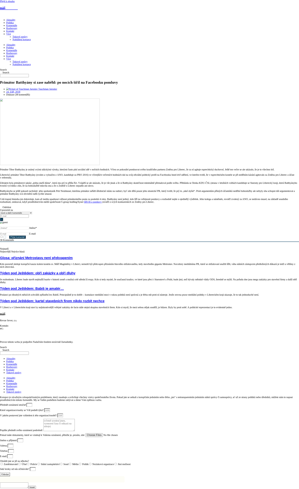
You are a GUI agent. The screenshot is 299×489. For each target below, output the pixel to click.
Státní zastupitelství (50, 464)
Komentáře (11, 25)
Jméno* (33, 228)
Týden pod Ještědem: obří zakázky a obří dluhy (37, 273)
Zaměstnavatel (11, 464)
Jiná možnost (124, 464)
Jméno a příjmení (8, 440)
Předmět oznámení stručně (13, 405)
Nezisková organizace (103, 464)
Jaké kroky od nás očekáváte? (15, 469)
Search (3, 69)
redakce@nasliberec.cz (11, 331)
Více (8, 34)
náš (9, 8)
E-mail (32, 233)
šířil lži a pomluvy (93, 202)
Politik (85, 464)
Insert (32, 487)
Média (75, 464)
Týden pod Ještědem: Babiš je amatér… (32, 288)
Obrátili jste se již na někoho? (14, 461)
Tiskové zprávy (20, 36)
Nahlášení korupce (21, 39)
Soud (66, 464)
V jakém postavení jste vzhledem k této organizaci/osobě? (28, 415)
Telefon (4, 451)
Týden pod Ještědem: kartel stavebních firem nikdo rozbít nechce (52, 301)
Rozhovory (11, 28)
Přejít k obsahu (7, 1)
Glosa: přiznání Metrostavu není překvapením (36, 258)
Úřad (24, 464)
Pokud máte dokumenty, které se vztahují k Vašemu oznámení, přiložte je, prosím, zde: (42, 435)
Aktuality (10, 20)
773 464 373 (10, 328)
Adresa (4, 445)
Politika (10, 22)
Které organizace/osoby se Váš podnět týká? (22, 410)
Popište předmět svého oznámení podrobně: (21, 430)
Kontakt (10, 31)
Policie (33, 464)
